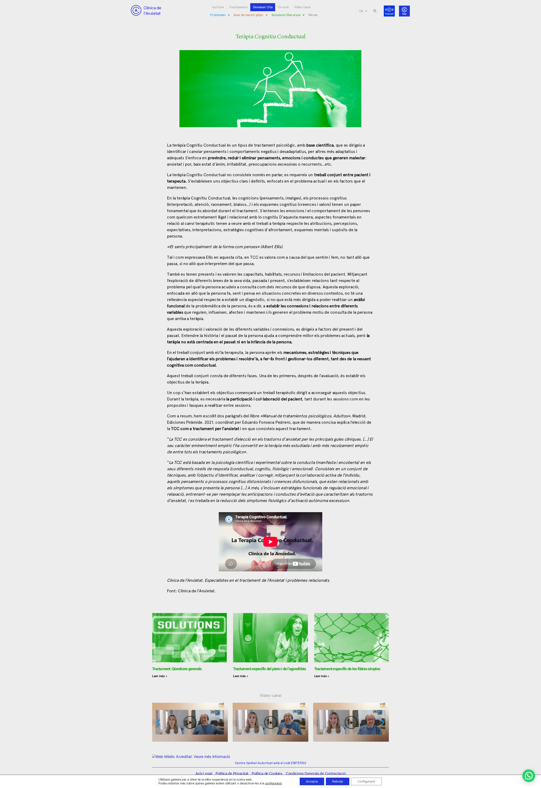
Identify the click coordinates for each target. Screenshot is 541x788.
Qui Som (218, 7)
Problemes (218, 15)
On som (283, 7)
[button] (375, 11)
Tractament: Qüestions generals (177, 669)
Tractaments (238, 7)
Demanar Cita (262, 7)
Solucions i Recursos (286, 15)
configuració (273, 783)
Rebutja (337, 781)
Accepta (312, 781)
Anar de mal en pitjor (249, 15)
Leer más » (159, 676)
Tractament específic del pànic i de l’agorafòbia (269, 669)
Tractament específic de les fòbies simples (347, 669)
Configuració (366, 781)
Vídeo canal (302, 7)
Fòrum (312, 15)
